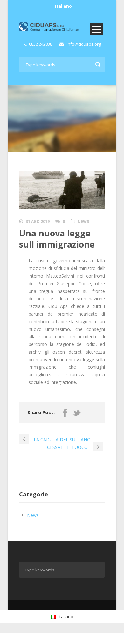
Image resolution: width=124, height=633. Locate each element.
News (83, 221)
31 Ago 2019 (38, 221)
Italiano (63, 6)
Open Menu (96, 29)
